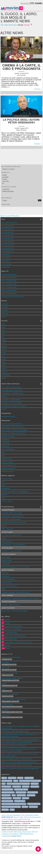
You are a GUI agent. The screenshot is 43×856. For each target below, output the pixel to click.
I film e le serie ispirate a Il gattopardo (18, 783)
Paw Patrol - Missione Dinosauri (10, 604)
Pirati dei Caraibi (21, 792)
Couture (3, 409)
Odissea (7, 623)
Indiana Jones (21, 795)
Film (22, 815)
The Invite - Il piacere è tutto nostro (11, 424)
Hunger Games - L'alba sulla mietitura (12, 427)
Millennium (25, 798)
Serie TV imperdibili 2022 (8, 284)
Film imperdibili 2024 (7, 229)
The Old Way (5, 662)
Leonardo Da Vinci (7, 789)
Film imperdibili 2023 (7, 232)
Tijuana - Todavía (6, 501)
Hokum (8, 648)
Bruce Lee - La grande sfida (9, 673)
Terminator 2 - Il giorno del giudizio (11, 403)
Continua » (38, 89)
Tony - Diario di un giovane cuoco (11, 387)
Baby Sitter (25, 786)
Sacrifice (7, 645)
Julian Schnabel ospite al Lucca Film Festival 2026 (16, 742)
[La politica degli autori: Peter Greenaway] (21, 114)
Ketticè (3, 589)
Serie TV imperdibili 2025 (8, 274)
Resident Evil (5, 439)
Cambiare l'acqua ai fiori (8, 465)
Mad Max (25, 807)
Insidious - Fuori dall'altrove (13, 629)
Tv (19, 817)
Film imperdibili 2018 (7, 248)
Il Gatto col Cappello (7, 462)
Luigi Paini (6, 189)
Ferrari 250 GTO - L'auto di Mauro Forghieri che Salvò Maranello (20, 598)
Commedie (4, 304)
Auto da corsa (6, 795)
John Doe (5, 181)
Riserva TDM (18, 834)
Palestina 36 (5, 446)
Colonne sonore (12, 819)
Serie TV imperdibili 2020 (8, 290)
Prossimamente (35, 817)
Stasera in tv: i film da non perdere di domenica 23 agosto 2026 (20, 768)
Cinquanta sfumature (8, 792)
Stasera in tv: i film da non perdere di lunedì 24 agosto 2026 (19, 762)
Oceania (7, 620)
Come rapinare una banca (9, 586)
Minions (4, 778)
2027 (2, 222)
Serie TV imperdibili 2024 (8, 277)
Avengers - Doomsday (7, 436)
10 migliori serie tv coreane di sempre (12, 297)
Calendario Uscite (32, 815)
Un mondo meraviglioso (8, 579)
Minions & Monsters (11, 639)
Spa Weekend (5, 488)
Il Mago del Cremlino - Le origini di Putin (13, 699)
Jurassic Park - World (21, 789)
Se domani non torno (7, 471)
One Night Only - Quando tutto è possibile (13, 406)
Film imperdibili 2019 (7, 245)
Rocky (12, 809)
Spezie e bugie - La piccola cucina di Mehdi (14, 430)
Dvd (15, 817)
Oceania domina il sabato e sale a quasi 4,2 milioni (16, 765)
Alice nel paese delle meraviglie (11, 807)
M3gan (16, 781)
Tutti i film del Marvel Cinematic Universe (14, 804)
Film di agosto (5, 261)
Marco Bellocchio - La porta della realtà (13, 544)
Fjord (2, 455)
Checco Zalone (6, 786)
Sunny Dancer (5, 563)
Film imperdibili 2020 (7, 241)
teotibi (4, 175)
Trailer (4, 200)
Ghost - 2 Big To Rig (7, 529)
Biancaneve (34, 783)
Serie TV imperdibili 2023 (8, 281)
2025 (11, 222)
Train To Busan (5, 557)
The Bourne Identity (7, 705)
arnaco (4, 179)
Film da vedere (5, 254)
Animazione (4, 313)
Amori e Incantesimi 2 (7, 449)
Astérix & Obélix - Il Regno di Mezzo (12, 678)
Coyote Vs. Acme (6, 560)
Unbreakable (31, 795)
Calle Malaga (5, 443)
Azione (3, 316)
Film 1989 (4, 25)
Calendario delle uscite (8, 416)
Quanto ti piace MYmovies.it (10, 216)
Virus (13, 795)
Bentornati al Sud (6, 459)
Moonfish (4, 494)
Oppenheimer (16, 786)
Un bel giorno (5, 715)
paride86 (5, 177)
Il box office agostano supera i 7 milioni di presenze (16, 759)
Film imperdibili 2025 (7, 226)
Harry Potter (16, 798)
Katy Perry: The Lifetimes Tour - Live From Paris (15, 567)
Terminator (5, 809)
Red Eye (3, 683)
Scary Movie (12, 778)
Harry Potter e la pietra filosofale (11, 399)
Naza (2, 482)
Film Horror (4, 310)
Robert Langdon (6, 798)
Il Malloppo (4, 573)
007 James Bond (32, 792)
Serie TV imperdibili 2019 (8, 293)
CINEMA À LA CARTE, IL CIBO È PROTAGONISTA (21, 67)
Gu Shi (3, 498)
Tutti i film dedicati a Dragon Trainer (30, 781)
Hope (3, 452)
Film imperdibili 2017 (7, 251)
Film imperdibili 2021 (7, 238)
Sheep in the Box (6, 541)
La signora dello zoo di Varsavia (10, 657)
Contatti (10, 832)
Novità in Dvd (5, 267)
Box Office (24, 817)
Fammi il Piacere (6, 582)
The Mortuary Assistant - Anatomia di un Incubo (15, 592)
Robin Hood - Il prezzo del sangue (15, 635)
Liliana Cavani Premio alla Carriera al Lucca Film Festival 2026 (20, 739)
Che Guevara (33, 807)
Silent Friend (5, 576)
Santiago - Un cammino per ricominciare (13, 433)
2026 (7, 222)
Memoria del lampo (7, 479)
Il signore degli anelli (34, 804)
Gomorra (20, 778)
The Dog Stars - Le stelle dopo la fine (12, 393)
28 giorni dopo (29, 778)
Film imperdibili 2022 (7, 235)
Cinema (9, 815)
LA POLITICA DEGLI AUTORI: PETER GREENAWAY (21, 121)
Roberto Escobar (8, 191)
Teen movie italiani (7, 801)
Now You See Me (7, 781)
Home (4, 815)
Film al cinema (5, 257)
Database (17, 815)
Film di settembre (6, 264)
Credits (4, 832)
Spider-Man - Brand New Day (13, 626)
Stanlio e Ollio (5, 668)
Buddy (3, 485)
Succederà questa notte (8, 468)
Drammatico (13, 25)
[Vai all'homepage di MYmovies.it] (11, 10)
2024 (15, 222)
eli (3, 183)
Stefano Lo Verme (8, 169)
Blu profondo (5, 710)
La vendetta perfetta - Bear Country (11, 390)
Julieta (3, 689)
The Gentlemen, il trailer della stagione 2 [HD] (14, 731)
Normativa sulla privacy (22, 832)
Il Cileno (3, 396)
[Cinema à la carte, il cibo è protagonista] (21, 59)
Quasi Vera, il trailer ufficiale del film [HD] (13, 745)
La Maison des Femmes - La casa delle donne (15, 491)
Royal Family (34, 786)
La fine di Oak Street (11, 632)
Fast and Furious (20, 801)
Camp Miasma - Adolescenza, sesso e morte (18, 642)
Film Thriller (4, 307)
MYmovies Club (25, 819)
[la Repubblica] (31, 4)
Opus (3, 783)
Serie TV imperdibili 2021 (8, 287)
